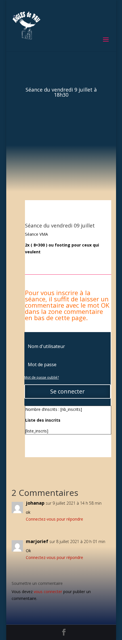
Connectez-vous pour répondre (54, 519)
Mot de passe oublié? (41, 377)
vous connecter (48, 591)
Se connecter (67, 391)
